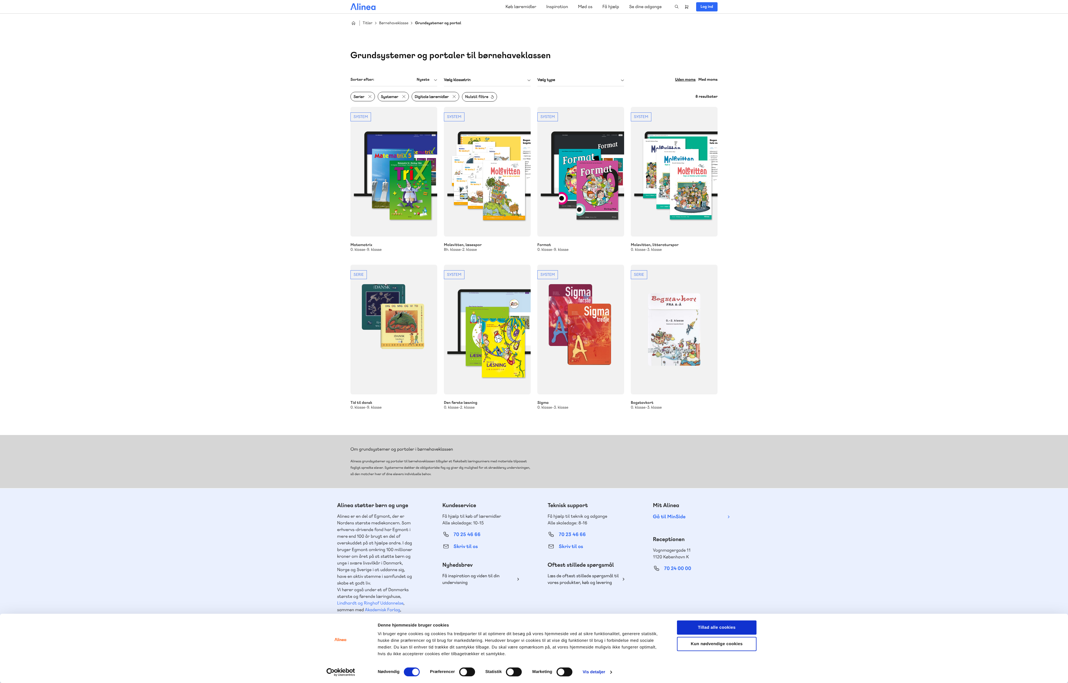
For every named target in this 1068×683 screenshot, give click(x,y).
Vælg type (546, 79)
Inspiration (557, 6)
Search (677, 7)
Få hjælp (610, 6)
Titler (367, 23)
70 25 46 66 (467, 534)
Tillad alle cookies (717, 627)
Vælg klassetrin (457, 79)
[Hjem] (362, 6)
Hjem (353, 23)
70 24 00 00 (677, 568)
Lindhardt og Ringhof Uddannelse (370, 603)
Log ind (707, 6)
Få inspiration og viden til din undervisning (471, 579)
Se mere (393, 179)
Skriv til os (466, 546)
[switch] (467, 671)
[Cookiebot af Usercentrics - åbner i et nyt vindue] (341, 672)
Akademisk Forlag (382, 610)
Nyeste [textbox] (423, 79)
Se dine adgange (645, 6)
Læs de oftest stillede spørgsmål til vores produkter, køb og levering (583, 579)
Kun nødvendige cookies (717, 644)
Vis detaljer (594, 672)
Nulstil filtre (476, 96)
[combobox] (393, 79)
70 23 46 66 (572, 534)
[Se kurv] (687, 7)
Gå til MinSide (669, 517)
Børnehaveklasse (393, 23)
